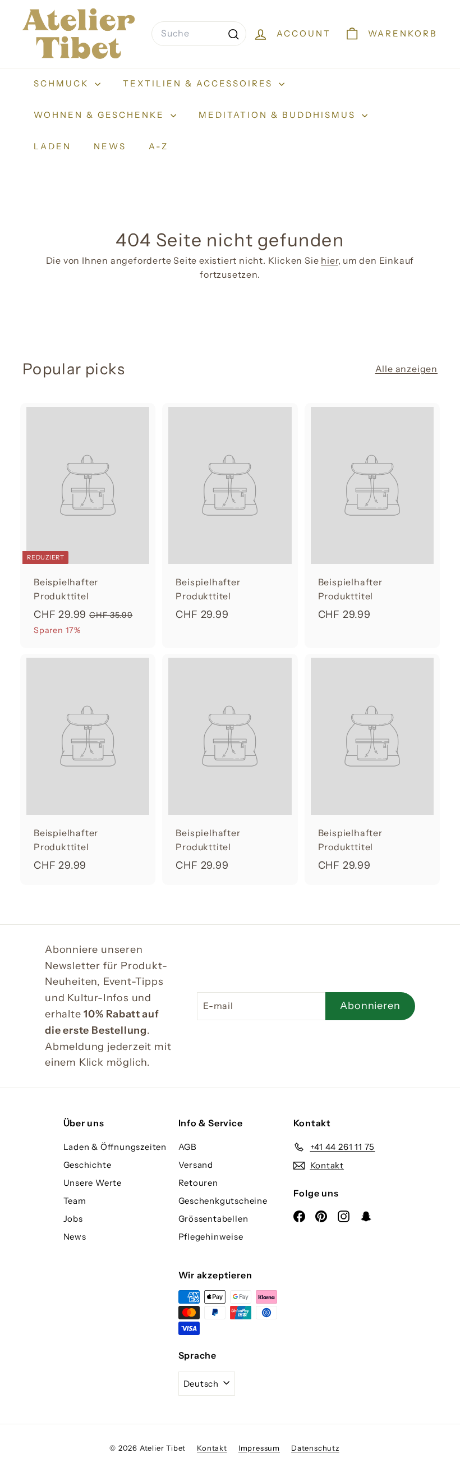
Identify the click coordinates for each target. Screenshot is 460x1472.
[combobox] (198, 33)
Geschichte (87, 1164)
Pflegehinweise (210, 1236)
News (110, 146)
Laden (52, 146)
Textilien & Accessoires (199, 83)
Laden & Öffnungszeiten (115, 1146)
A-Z (158, 146)
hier (329, 260)
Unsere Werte (92, 1182)
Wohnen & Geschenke (101, 114)
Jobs (73, 1218)
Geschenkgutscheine (223, 1200)
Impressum (259, 1447)
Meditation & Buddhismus (279, 114)
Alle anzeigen (406, 368)
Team (74, 1200)
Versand (196, 1164)
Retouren (198, 1182)
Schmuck (63, 83)
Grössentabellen (213, 1218)
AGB (187, 1146)
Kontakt (212, 1447)
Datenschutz (315, 1447)
